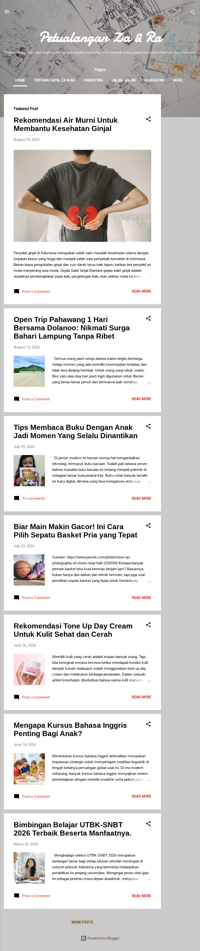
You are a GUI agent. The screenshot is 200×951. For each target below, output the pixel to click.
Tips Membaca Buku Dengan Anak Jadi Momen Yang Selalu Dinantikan (76, 431)
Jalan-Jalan (124, 80)
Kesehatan (154, 80)
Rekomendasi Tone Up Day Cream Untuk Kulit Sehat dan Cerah (73, 630)
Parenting (93, 80)
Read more (141, 291)
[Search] (193, 13)
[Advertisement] (180, 167)
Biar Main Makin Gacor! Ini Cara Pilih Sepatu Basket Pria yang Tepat (75, 531)
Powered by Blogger (103, 938)
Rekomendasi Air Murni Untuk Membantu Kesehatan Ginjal (66, 124)
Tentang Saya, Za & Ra (54, 80)
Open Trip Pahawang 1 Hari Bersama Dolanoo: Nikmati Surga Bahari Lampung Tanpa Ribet (72, 327)
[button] (148, 120)
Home (20, 80)
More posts (82, 922)
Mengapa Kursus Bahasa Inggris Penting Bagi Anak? (70, 729)
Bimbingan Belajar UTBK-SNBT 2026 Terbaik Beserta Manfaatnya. (72, 829)
